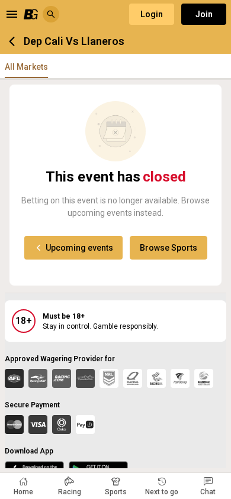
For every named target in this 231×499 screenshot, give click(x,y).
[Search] (51, 14)
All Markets (26, 67)
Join (204, 14)
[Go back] (12, 41)
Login (151, 14)
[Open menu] (12, 14)
